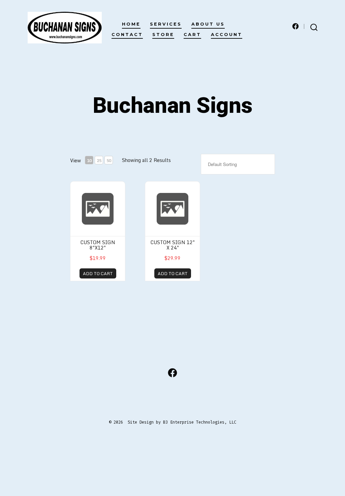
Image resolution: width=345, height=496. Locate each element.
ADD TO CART (98, 273)
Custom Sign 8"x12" (98, 244)
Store (163, 34)
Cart (192, 34)
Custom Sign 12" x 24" (173, 244)
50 (108, 160)
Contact (127, 34)
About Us (208, 24)
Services (166, 24)
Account (226, 34)
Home (131, 24)
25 (99, 160)
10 (89, 160)
